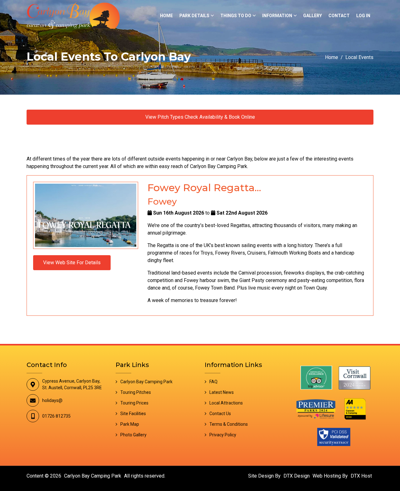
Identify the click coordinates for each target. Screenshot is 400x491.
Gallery (312, 15)
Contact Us (220, 413)
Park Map (129, 424)
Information (277, 15)
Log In (363, 15)
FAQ (213, 381)
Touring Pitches (135, 392)
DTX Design (296, 476)
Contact (339, 15)
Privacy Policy (222, 434)
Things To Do (235, 15)
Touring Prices (134, 402)
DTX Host (361, 476)
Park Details (194, 15)
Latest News (221, 392)
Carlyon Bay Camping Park (146, 381)
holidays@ (52, 400)
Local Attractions (226, 402)
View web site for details (72, 262)
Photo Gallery (133, 434)
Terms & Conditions (228, 424)
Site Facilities (133, 413)
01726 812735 (56, 416)
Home (166, 15)
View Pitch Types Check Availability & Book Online (200, 117)
